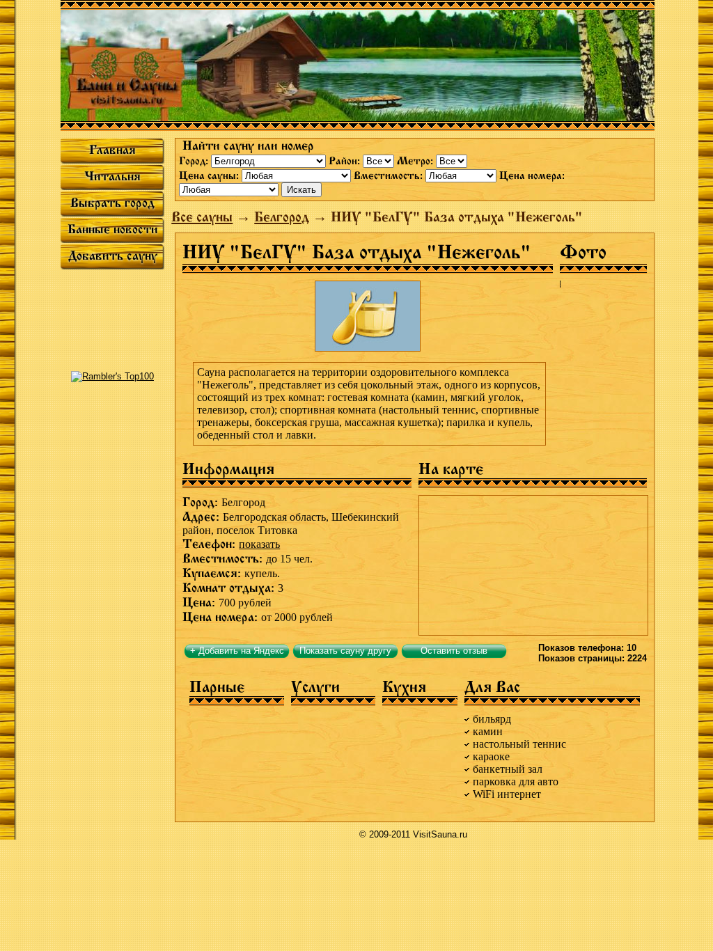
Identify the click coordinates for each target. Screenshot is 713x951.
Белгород (281, 217)
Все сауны (202, 217)
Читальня (112, 176)
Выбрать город (112, 202)
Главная (112, 149)
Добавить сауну (112, 255)
